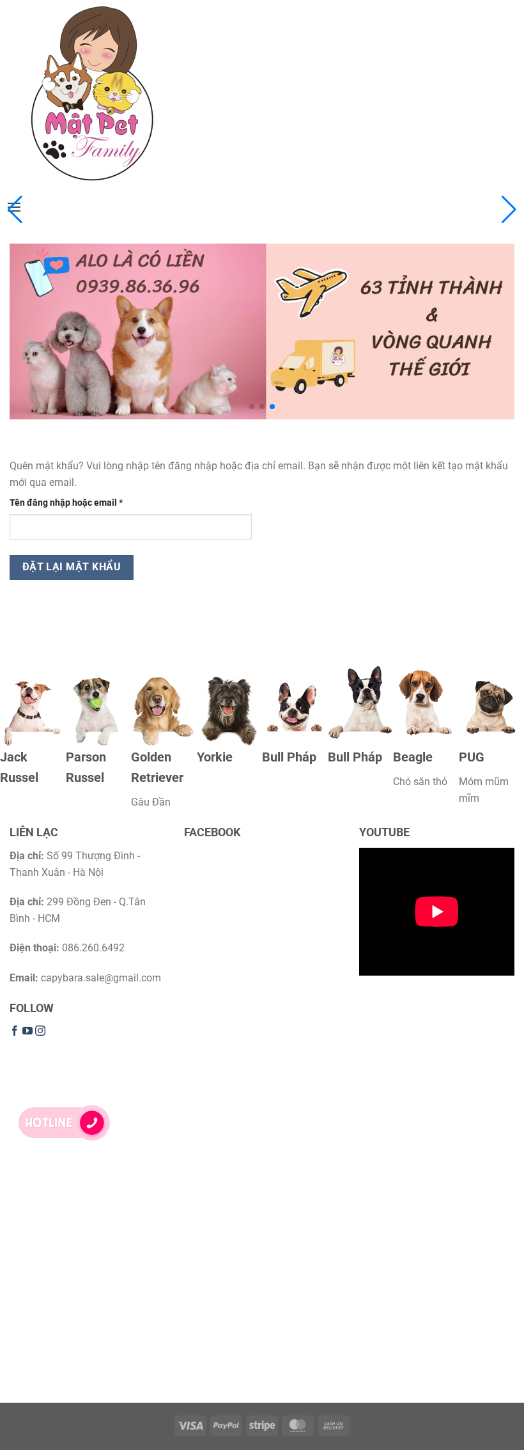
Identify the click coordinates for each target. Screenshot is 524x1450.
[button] (509, 210)
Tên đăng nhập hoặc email (76, 503)
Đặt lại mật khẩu (71, 567)
